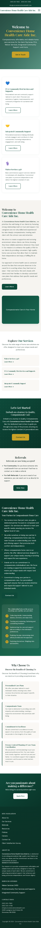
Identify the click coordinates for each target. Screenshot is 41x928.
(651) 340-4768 (26, 2)
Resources (6, 829)
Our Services (6, 821)
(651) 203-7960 (15, 2)
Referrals (5, 825)
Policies (4, 832)
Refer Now (20, 488)
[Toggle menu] (39, 10)
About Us (5, 818)
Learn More (13, 110)
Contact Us (20, 437)
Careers (5, 836)
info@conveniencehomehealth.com (21, 5)
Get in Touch (20, 55)
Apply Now (20, 796)
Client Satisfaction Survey (11, 843)
